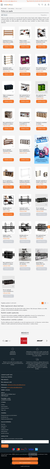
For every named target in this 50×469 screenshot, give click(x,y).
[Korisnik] (45, 5)
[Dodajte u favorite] (13, 37)
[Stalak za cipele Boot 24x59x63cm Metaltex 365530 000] (25, 173)
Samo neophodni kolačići (25, 462)
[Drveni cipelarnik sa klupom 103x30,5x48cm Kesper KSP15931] (25, 142)
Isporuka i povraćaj (5, 433)
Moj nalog (3, 424)
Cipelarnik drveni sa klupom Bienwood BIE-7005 (8, 41)
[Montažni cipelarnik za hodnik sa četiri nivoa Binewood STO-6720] (41, 173)
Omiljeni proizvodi (4, 429)
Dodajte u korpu (8, 46)
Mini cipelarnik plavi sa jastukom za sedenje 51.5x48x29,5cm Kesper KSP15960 (41, 69)
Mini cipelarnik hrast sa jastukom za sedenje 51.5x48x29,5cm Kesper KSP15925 (41, 236)
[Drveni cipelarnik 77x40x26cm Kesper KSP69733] (8, 142)
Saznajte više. (4, 455)
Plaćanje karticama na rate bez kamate (9, 415)
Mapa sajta (3, 410)
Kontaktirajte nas (4, 417)
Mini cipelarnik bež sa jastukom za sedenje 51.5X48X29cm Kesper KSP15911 (8, 123)
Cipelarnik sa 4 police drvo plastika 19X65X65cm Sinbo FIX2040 (25, 263)
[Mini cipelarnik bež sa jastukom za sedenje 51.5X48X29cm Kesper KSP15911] (8, 114)
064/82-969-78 (38, 1)
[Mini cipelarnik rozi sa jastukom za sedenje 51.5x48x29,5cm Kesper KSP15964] (25, 60)
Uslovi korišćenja (4, 406)
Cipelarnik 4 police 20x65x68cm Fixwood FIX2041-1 (8, 69)
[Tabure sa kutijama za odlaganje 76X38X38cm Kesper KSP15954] (8, 87)
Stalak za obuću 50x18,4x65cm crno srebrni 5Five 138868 (7, 236)
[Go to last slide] (3, 341)
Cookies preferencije (25, 466)
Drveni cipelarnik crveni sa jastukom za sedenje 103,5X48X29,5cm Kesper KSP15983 (8, 290)
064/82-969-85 (46, 1)
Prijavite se (4, 445)
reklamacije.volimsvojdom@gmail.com (16, 384)
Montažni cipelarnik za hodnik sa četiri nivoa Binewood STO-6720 (41, 181)
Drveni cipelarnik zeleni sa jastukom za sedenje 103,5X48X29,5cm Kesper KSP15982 (41, 209)
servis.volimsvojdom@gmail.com (9, 1)
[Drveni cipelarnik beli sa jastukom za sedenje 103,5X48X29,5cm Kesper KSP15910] (25, 114)
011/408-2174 (31, 1)
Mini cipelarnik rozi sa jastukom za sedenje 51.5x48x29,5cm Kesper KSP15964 (25, 69)
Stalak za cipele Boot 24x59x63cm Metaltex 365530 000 (25, 181)
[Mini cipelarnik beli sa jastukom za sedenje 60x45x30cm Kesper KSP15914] (25, 87)
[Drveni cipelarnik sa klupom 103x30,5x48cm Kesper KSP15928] (8, 173)
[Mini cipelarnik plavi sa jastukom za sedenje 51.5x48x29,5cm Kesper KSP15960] (41, 60)
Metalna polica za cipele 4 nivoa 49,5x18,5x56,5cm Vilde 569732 (25, 236)
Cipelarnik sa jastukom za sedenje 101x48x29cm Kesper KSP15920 (41, 123)
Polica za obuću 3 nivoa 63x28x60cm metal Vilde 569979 (41, 41)
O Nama (3, 404)
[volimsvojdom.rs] (7, 4)
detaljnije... (40, 355)
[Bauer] (39, 343)
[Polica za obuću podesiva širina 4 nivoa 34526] (25, 33)
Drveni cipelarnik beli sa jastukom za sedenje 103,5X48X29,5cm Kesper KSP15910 (24, 123)
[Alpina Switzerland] (23, 343)
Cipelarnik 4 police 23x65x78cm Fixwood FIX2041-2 (24, 209)
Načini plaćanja (4, 431)
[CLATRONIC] (7, 343)
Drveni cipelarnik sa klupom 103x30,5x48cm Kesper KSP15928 (8, 181)
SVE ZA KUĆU (3, 8)
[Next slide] (47, 341)
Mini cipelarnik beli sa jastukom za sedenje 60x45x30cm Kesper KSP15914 (25, 96)
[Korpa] (48, 5)
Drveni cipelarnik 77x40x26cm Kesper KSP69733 (7, 150)
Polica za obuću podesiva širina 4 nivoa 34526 (25, 41)
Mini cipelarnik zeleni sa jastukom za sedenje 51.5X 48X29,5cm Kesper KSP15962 (41, 96)
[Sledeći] (48, 303)
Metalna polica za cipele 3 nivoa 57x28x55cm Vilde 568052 (7, 209)
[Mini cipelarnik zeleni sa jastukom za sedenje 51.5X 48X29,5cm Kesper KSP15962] (41, 87)
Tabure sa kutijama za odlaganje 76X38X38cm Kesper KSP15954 (8, 96)
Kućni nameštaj (11, 8)
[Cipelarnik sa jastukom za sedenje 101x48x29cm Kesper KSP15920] (41, 114)
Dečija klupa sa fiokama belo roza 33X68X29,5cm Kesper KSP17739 (41, 263)
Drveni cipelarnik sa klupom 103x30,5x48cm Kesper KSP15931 (25, 150)
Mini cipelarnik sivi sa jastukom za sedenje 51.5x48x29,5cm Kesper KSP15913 (8, 263)
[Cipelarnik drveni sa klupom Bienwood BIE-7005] (8, 33)
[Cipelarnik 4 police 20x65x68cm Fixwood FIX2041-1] (8, 60)
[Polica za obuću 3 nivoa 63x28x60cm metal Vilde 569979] (41, 33)
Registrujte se (4, 426)
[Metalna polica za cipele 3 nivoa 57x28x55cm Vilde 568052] (8, 200)
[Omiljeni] (42, 5)
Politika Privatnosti (5, 408)
